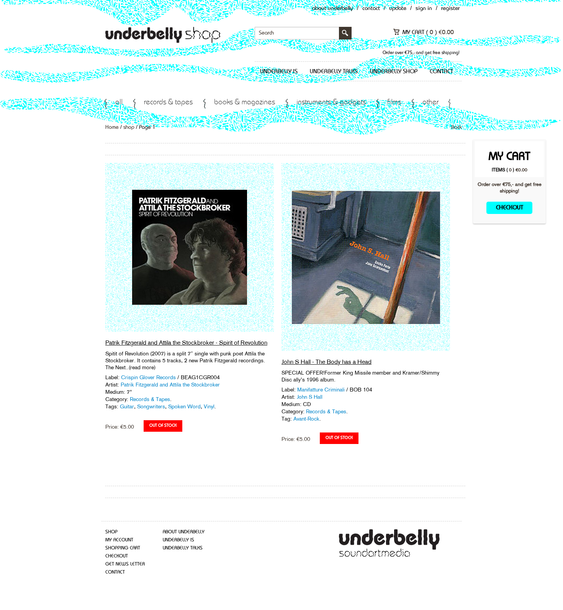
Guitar (127, 406)
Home (112, 127)
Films (394, 102)
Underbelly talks (334, 72)
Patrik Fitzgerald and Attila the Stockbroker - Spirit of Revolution (186, 342)
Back (456, 127)
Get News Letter (125, 564)
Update (397, 9)
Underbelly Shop (393, 72)
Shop (111, 531)
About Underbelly (332, 9)
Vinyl (209, 406)
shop (128, 127)
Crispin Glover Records (149, 377)
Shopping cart (122, 548)
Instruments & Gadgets (331, 102)
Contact (371, 9)
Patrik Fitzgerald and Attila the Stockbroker (170, 384)
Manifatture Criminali (321, 389)
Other (430, 102)
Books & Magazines (244, 102)
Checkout (509, 208)
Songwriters (151, 406)
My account (119, 540)
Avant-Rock (306, 419)
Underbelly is (279, 72)
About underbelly (184, 531)
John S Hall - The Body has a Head (327, 361)
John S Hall (309, 397)
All (119, 102)
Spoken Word (184, 406)
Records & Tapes (168, 102)
